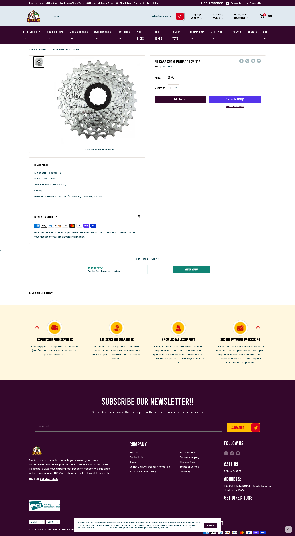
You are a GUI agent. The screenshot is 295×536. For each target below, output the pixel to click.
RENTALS (252, 32)
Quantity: (160, 87)
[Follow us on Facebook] (226, 453)
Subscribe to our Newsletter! (247, 3)
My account (239, 17)
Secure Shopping (189, 457)
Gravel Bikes (55, 32)
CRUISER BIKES (102, 32)
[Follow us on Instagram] (232, 453)
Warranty (185, 471)
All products (41, 49)
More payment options (235, 106)
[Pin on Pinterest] (247, 61)
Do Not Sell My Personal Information (150, 466)
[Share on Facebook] (241, 61)
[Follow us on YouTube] (238, 453)
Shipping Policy (188, 462)
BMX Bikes (124, 32)
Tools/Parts (197, 32)
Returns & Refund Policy (143, 471)
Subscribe (237, 428)
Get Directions (212, 3)
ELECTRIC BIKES (32, 32)
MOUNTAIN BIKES (78, 32)
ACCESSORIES (218, 32)
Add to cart (180, 99)
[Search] (180, 16)
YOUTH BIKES (140, 35)
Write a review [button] (191, 269)
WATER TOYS (176, 35)
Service (237, 32)
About (266, 32)
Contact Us (136, 457)
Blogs (133, 462)
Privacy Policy (187, 452)
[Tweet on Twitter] (253, 61)
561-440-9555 (233, 471)
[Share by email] (259, 61)
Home (31, 49)
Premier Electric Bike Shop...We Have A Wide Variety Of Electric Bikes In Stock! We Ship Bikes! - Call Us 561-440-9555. (94, 3)
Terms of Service (189, 466)
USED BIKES (158, 35)
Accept (210, 525)
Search (134, 452)
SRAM (156, 66)
